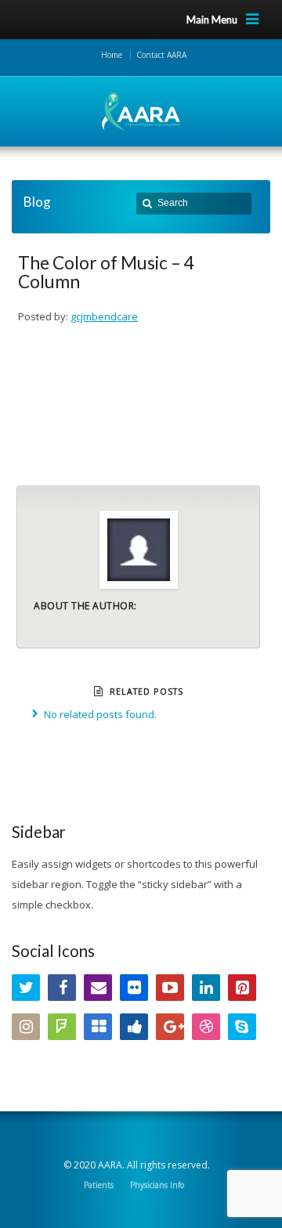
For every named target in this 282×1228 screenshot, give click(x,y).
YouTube (170, 987)
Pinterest (242, 987)
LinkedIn (206, 987)
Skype (242, 1026)
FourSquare (62, 1026)
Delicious (98, 1026)
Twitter (26, 987)
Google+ (170, 1026)
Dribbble (206, 1026)
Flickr (134, 987)
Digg (134, 1026)
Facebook (62, 987)
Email (98, 987)
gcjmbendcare (104, 316)
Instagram (26, 1026)
